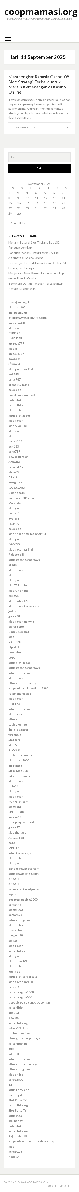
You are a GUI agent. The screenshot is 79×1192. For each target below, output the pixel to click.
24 (27, 208)
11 (36, 198)
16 (19, 203)
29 (10, 213)
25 (36, 208)
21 (63, 203)
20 (54, 203)
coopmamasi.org (41, 11)
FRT (73, 1185)
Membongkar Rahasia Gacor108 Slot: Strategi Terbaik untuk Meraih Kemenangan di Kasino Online (38, 84)
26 (45, 208)
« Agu (12, 223)
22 (10, 208)
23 (19, 208)
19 (45, 203)
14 (63, 198)
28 (63, 208)
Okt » (21, 223)
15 (10, 203)
